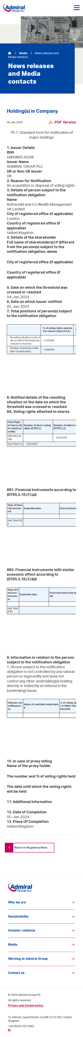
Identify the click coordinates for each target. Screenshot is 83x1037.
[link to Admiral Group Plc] (15, 8)
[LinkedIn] (9, 1030)
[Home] (10, 53)
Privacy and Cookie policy (25, 1005)
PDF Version (65, 122)
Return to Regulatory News (31, 847)
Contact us (16, 973)
